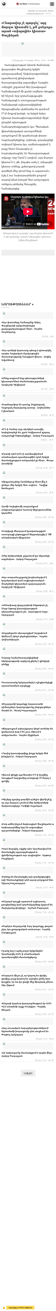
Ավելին (28, 1073)
